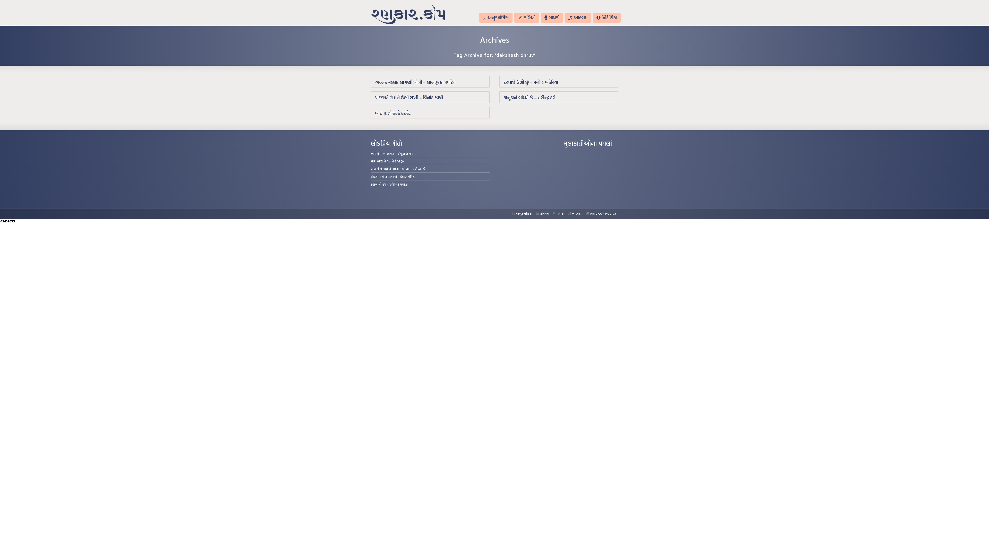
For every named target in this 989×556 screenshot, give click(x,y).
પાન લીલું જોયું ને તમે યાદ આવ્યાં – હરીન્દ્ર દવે (398, 169)
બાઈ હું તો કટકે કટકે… (394, 113)
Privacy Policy (603, 213)
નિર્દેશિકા (609, 17)
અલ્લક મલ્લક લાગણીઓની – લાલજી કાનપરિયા (416, 82)
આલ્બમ (580, 17)
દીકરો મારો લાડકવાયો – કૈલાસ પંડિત (393, 176)
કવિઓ (529, 17)
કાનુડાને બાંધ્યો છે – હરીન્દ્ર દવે (529, 97)
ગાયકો (554, 17)
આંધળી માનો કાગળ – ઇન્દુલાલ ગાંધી (392, 153)
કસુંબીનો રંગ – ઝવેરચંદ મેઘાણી (389, 184)
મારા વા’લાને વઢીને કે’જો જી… (389, 161)
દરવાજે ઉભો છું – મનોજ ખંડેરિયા (531, 82)
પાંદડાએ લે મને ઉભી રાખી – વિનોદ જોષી (409, 97)
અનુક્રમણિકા (498, 17)
